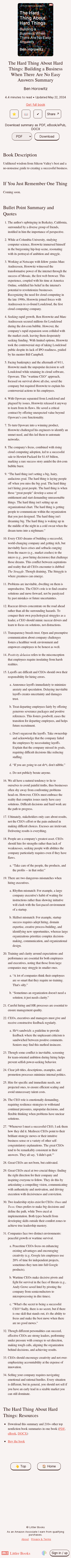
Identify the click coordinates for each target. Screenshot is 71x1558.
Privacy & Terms (41, 1539)
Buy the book (16, 1441)
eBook (12, 1433)
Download (46, 136)
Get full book (35, 105)
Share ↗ (53, 114)
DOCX (22, 1433)
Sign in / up (60, 1553)
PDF (62, 1429)
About (25, 1539)
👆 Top (20, 1466)
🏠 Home (49, 1466)
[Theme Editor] (44, 1553)
